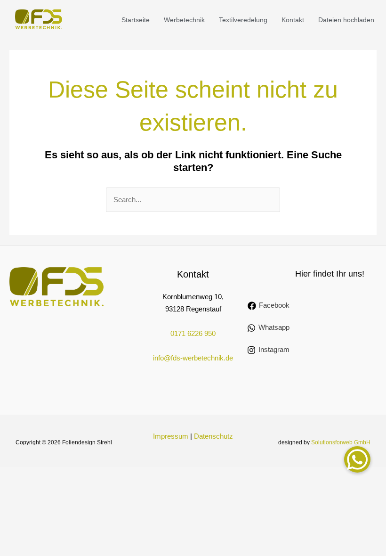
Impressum (170, 436)
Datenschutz (213, 436)
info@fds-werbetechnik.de (193, 358)
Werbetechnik (184, 20)
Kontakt (292, 20)
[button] (357, 459)
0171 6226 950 (193, 333)
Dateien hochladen (346, 20)
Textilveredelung (243, 20)
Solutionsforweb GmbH (340, 442)
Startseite (135, 20)
